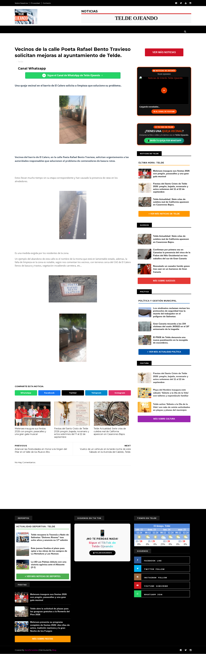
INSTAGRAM (150, 578)
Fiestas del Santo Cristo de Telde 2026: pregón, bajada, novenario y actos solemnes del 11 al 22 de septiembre (71, 432)
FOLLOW (160, 569)
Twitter (73, 393)
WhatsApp (26, 393)
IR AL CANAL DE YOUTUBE (164, 111)
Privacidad (35, 3)
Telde (59, 31)
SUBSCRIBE (162, 586)
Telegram (96, 393)
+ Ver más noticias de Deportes (42, 576)
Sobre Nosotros (21, 3)
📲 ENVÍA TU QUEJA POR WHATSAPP (164, 140)
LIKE (159, 561)
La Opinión (47, 31)
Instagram (120, 393)
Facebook (49, 393)
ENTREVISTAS (30, 31)
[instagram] (190, 3)
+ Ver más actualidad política (164, 352)
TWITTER (149, 569)
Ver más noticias (164, 52)
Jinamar (133, 31)
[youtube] (186, 3)
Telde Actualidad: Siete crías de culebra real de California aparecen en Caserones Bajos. (110, 431)
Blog (54, 650)
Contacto (47, 3)
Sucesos (121, 31)
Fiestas (96, 31)
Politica (70, 31)
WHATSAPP (150, 594)
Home (18, 31)
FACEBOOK (149, 561)
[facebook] (176, 3)
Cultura (108, 31)
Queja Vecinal (149, 31)
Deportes (84, 31)
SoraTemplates (31, 650)
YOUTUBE (149, 586)
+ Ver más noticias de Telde (164, 214)
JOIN (159, 594)
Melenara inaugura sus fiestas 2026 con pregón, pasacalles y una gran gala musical (30, 431)
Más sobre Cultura (164, 419)
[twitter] (181, 3)
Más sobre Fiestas (42, 639)
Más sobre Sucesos (164, 281)
